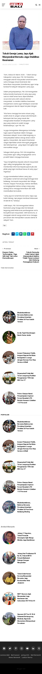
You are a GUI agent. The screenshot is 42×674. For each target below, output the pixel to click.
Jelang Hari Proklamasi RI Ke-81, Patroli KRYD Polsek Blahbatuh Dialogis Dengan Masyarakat (26, 558)
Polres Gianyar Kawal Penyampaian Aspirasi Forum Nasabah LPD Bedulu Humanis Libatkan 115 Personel (26, 398)
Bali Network (36, 655)
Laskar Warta (27, 657)
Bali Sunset (15, 655)
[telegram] (21, 234)
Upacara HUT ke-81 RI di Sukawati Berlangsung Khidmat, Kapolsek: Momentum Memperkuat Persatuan (26, 618)
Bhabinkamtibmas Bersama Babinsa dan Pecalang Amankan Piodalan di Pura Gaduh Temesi (25, 317)
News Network (14, 657)
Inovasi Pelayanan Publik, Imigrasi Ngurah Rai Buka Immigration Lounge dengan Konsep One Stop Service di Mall (26, 357)
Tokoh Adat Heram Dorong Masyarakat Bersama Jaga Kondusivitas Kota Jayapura (24, 578)
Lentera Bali (4, 655)
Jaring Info (25, 655)
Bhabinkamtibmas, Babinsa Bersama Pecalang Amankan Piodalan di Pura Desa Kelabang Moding (25, 507)
